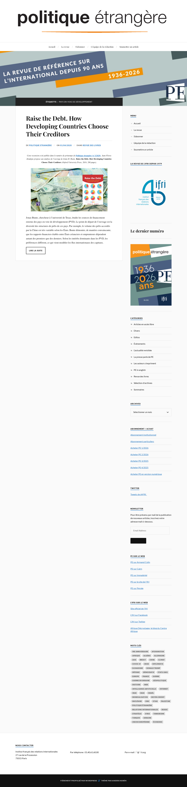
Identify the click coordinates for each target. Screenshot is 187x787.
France (146, 676)
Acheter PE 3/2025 (139, 461)
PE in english (140, 370)
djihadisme (137, 668)
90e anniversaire (140, 651)
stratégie (137, 714)
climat (161, 660)
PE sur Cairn (136, 568)
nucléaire (137, 701)
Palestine (165, 701)
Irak (134, 693)
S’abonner (80, 46)
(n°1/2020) (96, 155)
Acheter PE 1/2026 (139, 448)
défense (136, 672)
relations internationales (145, 709)
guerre (156, 676)
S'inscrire (138, 541)
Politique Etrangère (40, 145)
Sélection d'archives (143, 383)
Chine (152, 660)
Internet (164, 689)
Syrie (147, 714)
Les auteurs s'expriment (145, 363)
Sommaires (139, 389)
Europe (135, 676)
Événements (139, 343)
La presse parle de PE (143, 357)
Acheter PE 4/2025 (139, 467)
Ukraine (147, 718)
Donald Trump (153, 668)
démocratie (148, 672)
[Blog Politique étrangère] (93, 21)
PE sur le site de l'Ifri (139, 581)
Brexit (143, 660)
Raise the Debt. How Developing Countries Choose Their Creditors (67, 126)
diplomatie (158, 664)
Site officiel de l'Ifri (139, 608)
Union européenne (141, 722)
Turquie (136, 718)
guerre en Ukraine (141, 680)
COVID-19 (136, 664)
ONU (147, 701)
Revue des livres (92, 145)
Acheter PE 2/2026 (139, 454)
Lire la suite (35, 250)
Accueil (51, 46)
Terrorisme (158, 714)
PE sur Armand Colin (140, 562)
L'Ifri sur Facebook (139, 615)
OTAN (155, 701)
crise (146, 664)
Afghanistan (158, 651)
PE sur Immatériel (138, 575)
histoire (136, 684)
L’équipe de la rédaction (102, 46)
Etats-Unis (163, 672)
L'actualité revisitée (143, 350)
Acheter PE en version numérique (146, 474)
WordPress (91, 781)
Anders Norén (119, 781)
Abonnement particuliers (142, 441)
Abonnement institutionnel (143, 435)
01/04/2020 (66, 145)
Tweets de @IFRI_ (138, 494)
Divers (137, 330)
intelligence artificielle (144, 689)
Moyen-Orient (158, 697)
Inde (146, 684)
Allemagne (159, 655)
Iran (142, 693)
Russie (165, 709)
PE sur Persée (136, 588)
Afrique (136, 655)
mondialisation (140, 697)
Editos (137, 337)
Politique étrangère (84, 155)
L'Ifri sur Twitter (137, 621)
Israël (151, 693)
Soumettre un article (129, 46)
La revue (65, 46)
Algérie (147, 655)
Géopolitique (159, 680)
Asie (134, 660)
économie (157, 722)
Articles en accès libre (144, 324)
